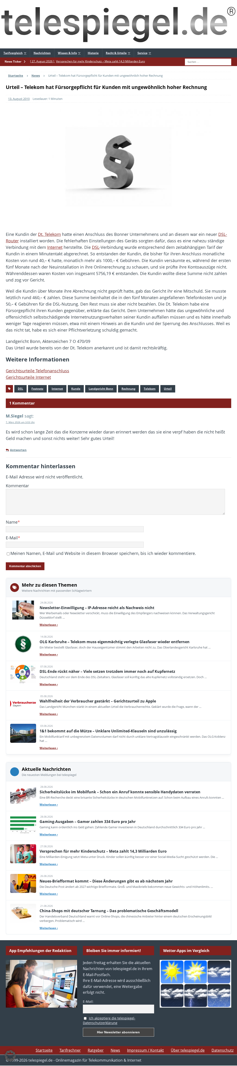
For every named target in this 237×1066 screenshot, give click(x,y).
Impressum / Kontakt (145, 1050)
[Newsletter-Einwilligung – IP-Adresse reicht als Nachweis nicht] (23, 610)
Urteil (168, 389)
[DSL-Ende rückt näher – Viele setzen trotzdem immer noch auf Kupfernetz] (23, 673)
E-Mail (12, 538)
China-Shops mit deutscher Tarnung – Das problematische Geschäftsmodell (109, 910)
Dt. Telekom (49, 234)
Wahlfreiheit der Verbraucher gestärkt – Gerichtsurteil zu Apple (98, 701)
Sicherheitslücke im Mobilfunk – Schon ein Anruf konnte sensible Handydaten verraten (120, 791)
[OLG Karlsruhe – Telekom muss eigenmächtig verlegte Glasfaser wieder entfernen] (23, 644)
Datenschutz (223, 1050)
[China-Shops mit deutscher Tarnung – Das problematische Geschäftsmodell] (23, 913)
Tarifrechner (70, 1050)
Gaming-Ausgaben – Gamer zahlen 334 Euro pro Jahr (88, 821)
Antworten (18, 450)
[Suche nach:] (208, 61)
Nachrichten (42, 53)
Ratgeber (96, 1050)
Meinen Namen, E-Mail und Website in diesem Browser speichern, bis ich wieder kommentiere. (103, 553)
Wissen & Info (67, 53)
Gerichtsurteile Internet (28, 377)
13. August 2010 (19, 99)
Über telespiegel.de (188, 1050)
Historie (93, 53)
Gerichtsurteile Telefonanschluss (37, 370)
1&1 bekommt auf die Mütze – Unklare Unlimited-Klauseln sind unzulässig (108, 731)
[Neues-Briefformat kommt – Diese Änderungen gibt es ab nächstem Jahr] (23, 883)
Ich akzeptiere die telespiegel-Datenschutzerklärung (109, 1020)
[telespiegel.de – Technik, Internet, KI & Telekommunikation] (118, 24)
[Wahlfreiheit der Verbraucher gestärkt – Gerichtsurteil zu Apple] (23, 703)
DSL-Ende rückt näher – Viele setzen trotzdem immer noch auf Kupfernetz (107, 671)
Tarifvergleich (13, 53)
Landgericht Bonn (101, 389)
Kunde (75, 389)
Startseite (44, 1050)
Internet (54, 247)
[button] (10, 1056)
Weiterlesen (49, 625)
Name (12, 522)
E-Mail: (88, 1001)
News (115, 1050)
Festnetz (37, 389)
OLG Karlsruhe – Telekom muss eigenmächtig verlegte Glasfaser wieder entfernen (115, 641)
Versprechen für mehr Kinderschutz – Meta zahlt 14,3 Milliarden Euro (103, 851)
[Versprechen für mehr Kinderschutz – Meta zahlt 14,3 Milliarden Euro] (23, 853)
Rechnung (128, 389)
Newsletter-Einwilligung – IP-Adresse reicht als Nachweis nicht (97, 607)
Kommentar (17, 485)
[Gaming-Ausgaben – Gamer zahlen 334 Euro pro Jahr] (23, 824)
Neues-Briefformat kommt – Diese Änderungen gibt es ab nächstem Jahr (106, 881)
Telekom (150, 389)
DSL (95, 247)
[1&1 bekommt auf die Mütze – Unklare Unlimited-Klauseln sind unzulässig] (23, 733)
